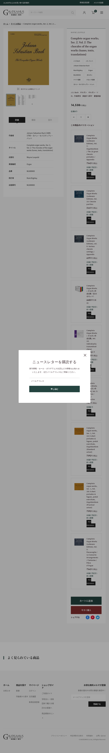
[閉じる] (85, 355)
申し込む (54, 389)
